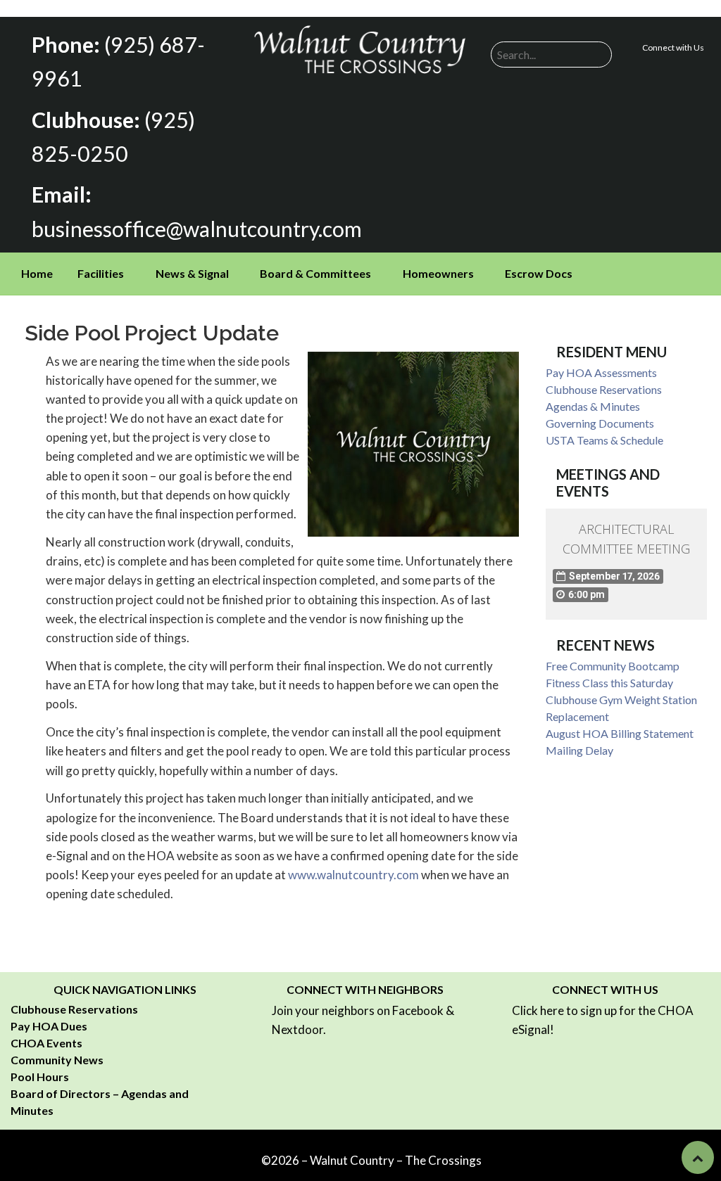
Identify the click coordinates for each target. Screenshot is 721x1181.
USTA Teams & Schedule (604, 440)
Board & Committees (315, 273)
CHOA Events (46, 1042)
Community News (57, 1059)
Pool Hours (40, 1076)
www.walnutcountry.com (353, 874)
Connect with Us (673, 47)
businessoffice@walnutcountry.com (197, 228)
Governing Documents (600, 423)
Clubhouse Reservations (604, 389)
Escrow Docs (538, 273)
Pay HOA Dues (49, 1026)
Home (37, 273)
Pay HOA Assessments (601, 372)
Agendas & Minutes (593, 406)
